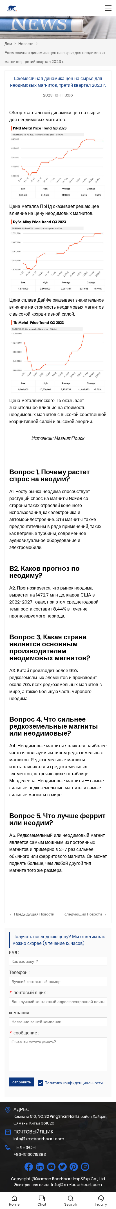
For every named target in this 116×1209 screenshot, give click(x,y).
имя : (14, 953)
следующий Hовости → (85, 914)
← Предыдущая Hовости (31, 914)
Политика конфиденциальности (73, 1083)
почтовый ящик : (28, 993)
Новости (26, 43)
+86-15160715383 (30, 1154)
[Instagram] (85, 1167)
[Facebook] (28, 1167)
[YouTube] (51, 1167)
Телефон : (19, 973)
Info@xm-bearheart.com (39, 1139)
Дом (8, 43)
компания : (20, 1013)
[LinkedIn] (39, 1167)
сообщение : (24, 1033)
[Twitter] (62, 1167)
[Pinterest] (73, 1167)
